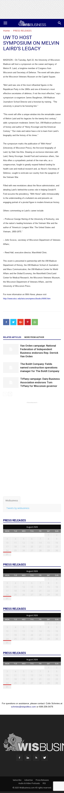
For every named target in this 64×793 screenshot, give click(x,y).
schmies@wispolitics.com (23, 706)
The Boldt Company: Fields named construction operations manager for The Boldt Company (39, 367)
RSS (44, 783)
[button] (59, 23)
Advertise (28, 780)
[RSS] (36, 758)
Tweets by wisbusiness (17, 508)
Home (6, 30)
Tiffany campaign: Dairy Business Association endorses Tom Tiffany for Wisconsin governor (40, 382)
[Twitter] (44, 758)
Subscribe (17, 780)
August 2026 (32, 527)
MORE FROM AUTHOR (34, 337)
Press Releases (42, 780)
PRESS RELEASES (22, 30)
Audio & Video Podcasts (29, 783)
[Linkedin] (28, 758)
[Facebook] (19, 758)
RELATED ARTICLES (12, 337)
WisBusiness (11, 500)
